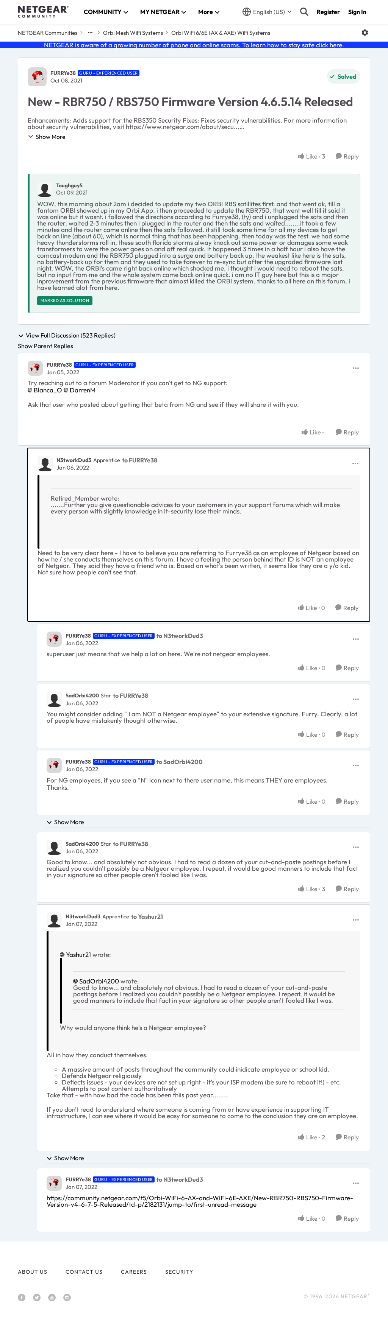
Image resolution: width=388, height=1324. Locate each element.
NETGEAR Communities (47, 32)
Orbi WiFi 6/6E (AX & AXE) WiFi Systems (220, 32)
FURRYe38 (63, 73)
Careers (134, 1271)
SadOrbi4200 (82, 695)
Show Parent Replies (45, 346)
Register (328, 12)
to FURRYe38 (139, 460)
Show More (51, 137)
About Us (32, 1271)
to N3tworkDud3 (179, 636)
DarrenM (82, 390)
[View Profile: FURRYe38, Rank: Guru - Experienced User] (37, 76)
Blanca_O (48, 390)
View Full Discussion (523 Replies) (71, 335)
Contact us (84, 1271)
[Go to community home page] (43, 12)
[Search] (304, 11)
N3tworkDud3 (73, 460)
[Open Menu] (365, 32)
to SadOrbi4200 (179, 762)
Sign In (357, 12)
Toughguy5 (69, 185)
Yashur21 (78, 954)
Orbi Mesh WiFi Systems (133, 32)
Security (179, 1271)
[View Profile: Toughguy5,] (44, 189)
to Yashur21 (147, 916)
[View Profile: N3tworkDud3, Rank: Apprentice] (45, 463)
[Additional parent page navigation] (90, 32)
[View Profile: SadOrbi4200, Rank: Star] (54, 699)
